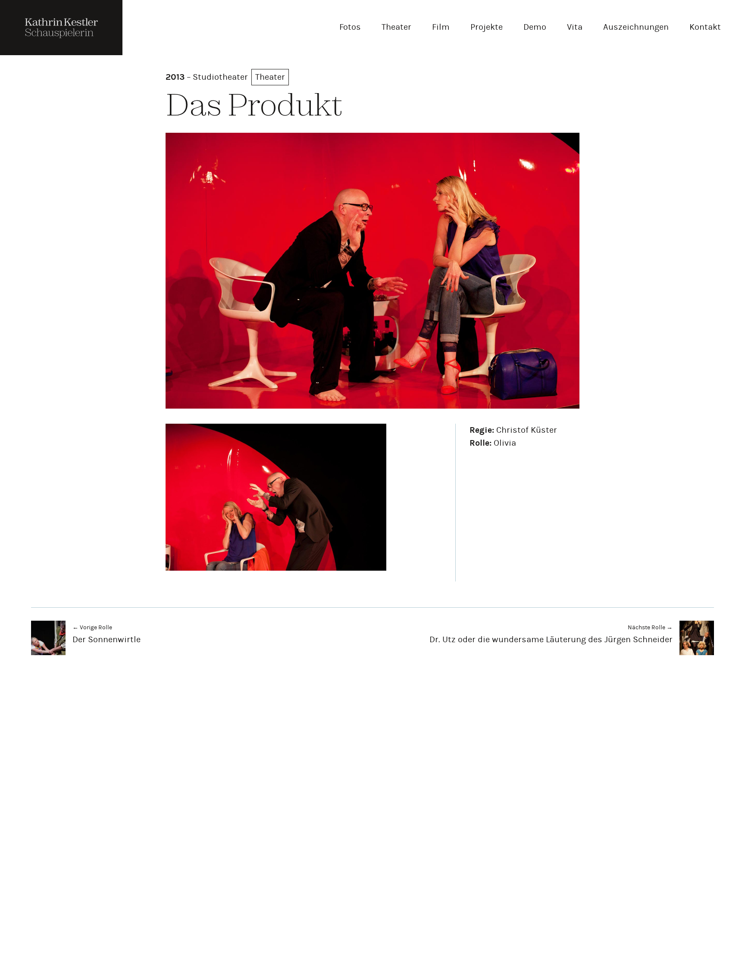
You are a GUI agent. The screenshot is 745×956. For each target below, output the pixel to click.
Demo (534, 27)
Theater (396, 27)
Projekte (486, 27)
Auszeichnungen (636, 27)
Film (441, 27)
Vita (574, 27)
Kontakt (705, 27)
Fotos (350, 27)
